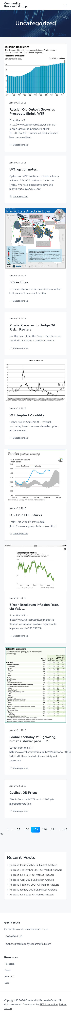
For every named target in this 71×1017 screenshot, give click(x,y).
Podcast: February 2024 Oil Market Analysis (34, 884)
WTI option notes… (24, 170)
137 (18, 829)
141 (54, 829)
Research (10, 963)
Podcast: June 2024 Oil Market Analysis (31, 875)
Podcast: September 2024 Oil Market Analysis (35, 870)
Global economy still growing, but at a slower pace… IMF (32, 739)
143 (65, 829)
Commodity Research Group (15, 4)
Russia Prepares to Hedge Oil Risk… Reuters (32, 327)
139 (36, 829)
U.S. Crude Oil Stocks (25, 515)
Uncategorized (20, 144)
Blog (7, 982)
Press (8, 970)
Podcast (9, 976)
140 (45, 829)
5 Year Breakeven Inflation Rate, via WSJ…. (34, 607)
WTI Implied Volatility (26, 415)
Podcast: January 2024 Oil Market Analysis (33, 889)
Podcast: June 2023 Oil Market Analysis (31, 894)
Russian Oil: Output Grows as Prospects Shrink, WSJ (32, 112)
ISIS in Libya (18, 282)
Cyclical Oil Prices (23, 793)
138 (27, 829)
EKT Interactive (49, 1004)
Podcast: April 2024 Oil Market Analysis (31, 879)
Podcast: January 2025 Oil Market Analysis (33, 865)
